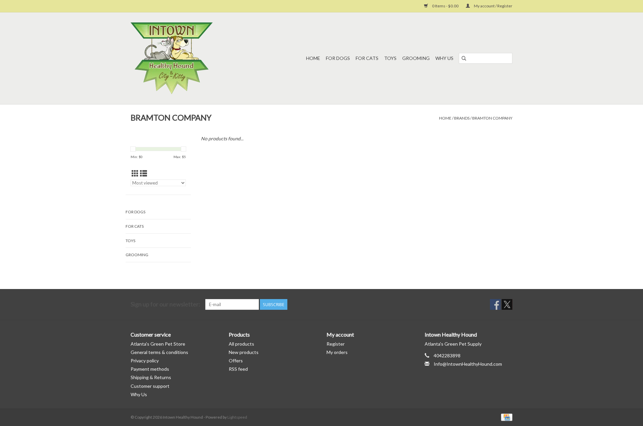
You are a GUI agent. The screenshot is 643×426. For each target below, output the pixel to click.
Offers (236, 360)
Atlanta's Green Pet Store (158, 344)
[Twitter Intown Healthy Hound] (507, 304)
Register (336, 344)
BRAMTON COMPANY (492, 118)
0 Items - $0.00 (445, 5)
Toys (390, 58)
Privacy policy (145, 360)
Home (313, 58)
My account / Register (492, 5)
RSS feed (238, 369)
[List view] (143, 173)
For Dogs (338, 58)
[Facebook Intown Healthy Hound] (495, 304)
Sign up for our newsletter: (165, 304)
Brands (462, 118)
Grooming (416, 58)
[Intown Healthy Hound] (184, 58)
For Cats (367, 58)
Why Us (444, 58)
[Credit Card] (505, 416)
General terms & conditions (159, 352)
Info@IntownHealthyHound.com (468, 364)
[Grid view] (135, 173)
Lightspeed (237, 417)
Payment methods (150, 369)
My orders (337, 352)
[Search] (464, 58)
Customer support (150, 386)
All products (241, 344)
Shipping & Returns (151, 377)
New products (244, 352)
